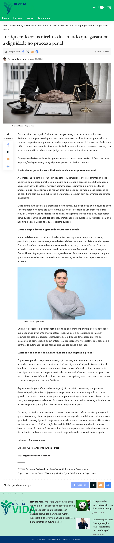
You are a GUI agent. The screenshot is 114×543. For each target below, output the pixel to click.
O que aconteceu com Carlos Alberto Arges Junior (40, 473)
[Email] (32, 51)
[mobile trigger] (108, 7)
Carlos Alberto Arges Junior (43, 447)
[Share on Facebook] (23, 51)
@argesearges (36, 440)
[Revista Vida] (19, 7)
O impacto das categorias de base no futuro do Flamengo (103, 505)
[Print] (37, 51)
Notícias (7, 30)
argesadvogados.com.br (36, 455)
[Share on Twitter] (28, 51)
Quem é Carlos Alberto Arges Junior (80, 473)
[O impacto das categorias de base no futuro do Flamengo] (83, 505)
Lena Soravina (18, 59)
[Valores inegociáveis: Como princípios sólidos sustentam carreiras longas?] (83, 523)
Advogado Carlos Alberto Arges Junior (43, 469)
